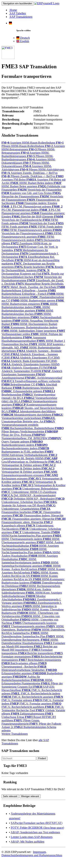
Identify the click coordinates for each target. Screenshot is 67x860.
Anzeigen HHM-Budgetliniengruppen (25, 154)
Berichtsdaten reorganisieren (40, 659)
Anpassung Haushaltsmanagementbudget (23, 339)
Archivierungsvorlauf (43, 377)
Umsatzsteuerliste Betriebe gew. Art (28, 419)
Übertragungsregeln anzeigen (23, 626)
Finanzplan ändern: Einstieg (36, 203)
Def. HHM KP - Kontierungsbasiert (28, 495)
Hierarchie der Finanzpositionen (31, 194)
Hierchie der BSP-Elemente (33, 216)
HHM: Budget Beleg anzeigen (31, 184)
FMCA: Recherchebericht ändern (35, 693)
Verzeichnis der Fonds (37, 223)
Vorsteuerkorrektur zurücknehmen (32, 416)
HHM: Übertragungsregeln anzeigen (30, 540)
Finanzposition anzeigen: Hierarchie (28, 518)
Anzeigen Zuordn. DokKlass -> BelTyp (29, 172)
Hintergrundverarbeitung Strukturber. (23, 668)
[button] (10, 23)
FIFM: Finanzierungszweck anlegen (27, 230)
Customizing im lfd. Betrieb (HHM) (29, 456)
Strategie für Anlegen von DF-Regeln (29, 503)
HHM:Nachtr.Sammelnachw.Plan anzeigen (30, 534)
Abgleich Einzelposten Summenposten (31, 372)
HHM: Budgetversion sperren (33, 300)
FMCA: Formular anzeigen (31, 703)
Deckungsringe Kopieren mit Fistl (25, 272)
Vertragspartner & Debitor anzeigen (27, 470)
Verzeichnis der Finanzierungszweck (31, 231)
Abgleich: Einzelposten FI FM (24, 367)
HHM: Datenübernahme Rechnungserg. (32, 638)
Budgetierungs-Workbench (33, 387)
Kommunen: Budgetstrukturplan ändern (29, 327)
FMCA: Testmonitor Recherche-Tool (32, 708)
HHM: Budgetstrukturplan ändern (29, 305)
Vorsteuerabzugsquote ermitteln (28, 423)
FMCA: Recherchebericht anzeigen (27, 696)
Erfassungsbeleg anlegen (22, 391)
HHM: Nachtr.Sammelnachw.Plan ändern (24, 550)
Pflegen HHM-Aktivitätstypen (42, 169)
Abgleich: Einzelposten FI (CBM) (35, 357)
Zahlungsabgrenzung (28, 713)
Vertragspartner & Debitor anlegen (31, 463)
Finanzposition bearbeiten (25, 510)
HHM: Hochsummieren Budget (34, 324)
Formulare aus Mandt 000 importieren (33, 645)
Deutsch (24, 37)
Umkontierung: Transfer (32, 532)
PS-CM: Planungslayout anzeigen (30, 211)
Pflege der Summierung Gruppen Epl (32, 685)
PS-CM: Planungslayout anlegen (26, 206)
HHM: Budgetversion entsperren (32, 302)
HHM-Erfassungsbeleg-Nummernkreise (27, 681)
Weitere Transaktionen (14, 733)
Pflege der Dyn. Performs (29, 433)
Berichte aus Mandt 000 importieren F (29, 648)
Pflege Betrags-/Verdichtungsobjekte (32, 430)
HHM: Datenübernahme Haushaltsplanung (29, 641)
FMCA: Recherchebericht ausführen (31, 705)
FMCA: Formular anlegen (32, 698)
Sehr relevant (10, 796)
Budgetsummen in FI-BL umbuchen (25, 450)
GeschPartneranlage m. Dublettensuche (29, 460)
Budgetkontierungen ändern (22, 443)
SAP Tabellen (17, 13)
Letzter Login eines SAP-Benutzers (31, 837)
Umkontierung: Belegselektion (35, 488)
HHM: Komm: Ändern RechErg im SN (29, 574)
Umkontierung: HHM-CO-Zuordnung (28, 492)
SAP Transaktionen (20, 16)
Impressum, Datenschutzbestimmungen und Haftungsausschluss (31, 853)
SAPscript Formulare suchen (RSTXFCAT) (36, 823)
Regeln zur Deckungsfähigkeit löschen (32, 275)
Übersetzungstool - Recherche (24, 665)
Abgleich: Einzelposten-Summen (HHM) (30, 364)
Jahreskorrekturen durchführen (32, 411)
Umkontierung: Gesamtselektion (28, 507)
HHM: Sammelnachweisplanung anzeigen (30, 564)
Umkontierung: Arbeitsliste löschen (33, 500)
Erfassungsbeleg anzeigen (29, 671)
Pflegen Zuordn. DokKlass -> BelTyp (28, 176)
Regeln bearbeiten (30, 267)
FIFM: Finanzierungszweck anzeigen (31, 235)
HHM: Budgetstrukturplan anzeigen (25, 309)
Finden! (42, 758)
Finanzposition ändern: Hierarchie (38, 515)
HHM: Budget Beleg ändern (32, 183)
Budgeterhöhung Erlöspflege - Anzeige (33, 288)
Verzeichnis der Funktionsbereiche (32, 218)
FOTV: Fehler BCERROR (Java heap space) (37, 827)
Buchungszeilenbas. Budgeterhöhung (28, 428)
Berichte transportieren (36, 653)
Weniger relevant (30, 796)
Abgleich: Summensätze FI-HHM (29, 369)
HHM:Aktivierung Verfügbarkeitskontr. (27, 453)
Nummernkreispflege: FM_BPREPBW (24, 436)
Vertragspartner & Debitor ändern (28, 466)
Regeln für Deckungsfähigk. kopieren (32, 268)
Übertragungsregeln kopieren (35, 623)
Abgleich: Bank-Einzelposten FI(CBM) (29, 361)
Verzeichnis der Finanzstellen (40, 189)
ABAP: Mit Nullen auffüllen (27, 841)
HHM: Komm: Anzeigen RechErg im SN (29, 577)
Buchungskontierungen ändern (24, 446)
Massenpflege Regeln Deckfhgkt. (40, 283)
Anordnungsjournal (23, 376)
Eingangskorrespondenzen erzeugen (29, 473)
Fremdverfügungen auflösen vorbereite (30, 381)
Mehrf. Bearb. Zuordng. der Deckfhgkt (29, 287)
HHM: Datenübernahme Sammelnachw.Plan (24, 634)
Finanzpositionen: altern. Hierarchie (33, 520)
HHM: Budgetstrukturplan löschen (27, 312)
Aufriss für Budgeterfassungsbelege (20, 678)
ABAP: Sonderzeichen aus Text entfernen (35, 832)
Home (13, 10)
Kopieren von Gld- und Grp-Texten (26, 193)
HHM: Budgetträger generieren (26, 315)
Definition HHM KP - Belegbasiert (28, 498)
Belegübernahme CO (18, 384)
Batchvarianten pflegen (19, 663)
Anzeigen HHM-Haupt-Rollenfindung (28, 142)
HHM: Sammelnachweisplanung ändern (21, 561)
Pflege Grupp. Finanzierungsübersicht (20, 722)
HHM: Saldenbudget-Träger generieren (29, 330)
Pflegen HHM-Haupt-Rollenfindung (32, 144)
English (24, 41)
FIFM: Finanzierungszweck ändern (27, 238)
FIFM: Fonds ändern (46, 226)
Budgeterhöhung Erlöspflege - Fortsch (28, 292)
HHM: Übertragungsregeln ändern (31, 537)
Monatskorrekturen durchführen (26, 414)
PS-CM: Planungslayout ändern (32, 208)
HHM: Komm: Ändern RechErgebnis (31, 567)
